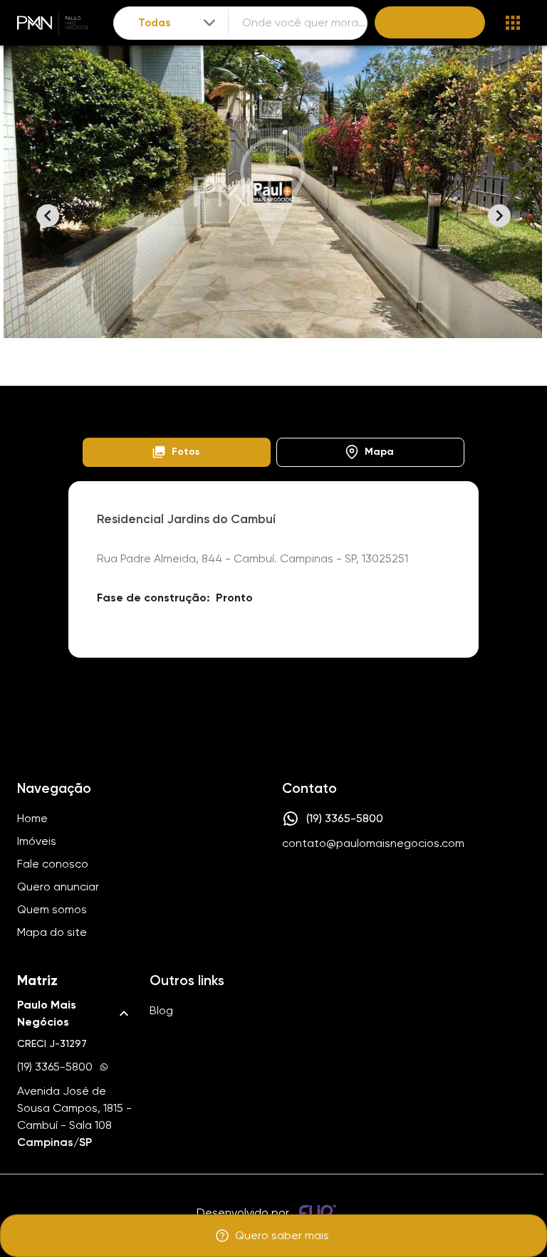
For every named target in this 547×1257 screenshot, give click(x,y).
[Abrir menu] (513, 23)
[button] (177, 452)
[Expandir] (209, 23)
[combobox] (178, 23)
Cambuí (235, 401)
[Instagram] (290, 887)
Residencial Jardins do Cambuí (344, 401)
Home (95, 401)
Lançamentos (163, 401)
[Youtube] (331, 887)
